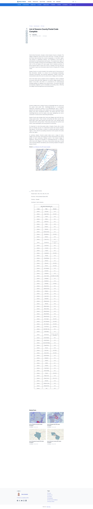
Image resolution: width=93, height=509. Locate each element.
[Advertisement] (46, 15)
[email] (27, 42)
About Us (50, 494)
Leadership (49, 1)
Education (58, 1)
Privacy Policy (51, 501)
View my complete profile (23, 497)
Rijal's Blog (48, 506)
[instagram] (23, 500)
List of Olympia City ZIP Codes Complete (53, 425)
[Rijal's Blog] (21, 2)
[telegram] (27, 38)
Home (49, 493)
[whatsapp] (27, 36)
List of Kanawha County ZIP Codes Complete (36, 442)
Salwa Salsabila (24, 494)
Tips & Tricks (42, 1)
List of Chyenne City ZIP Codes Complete (35, 425)
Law (54, 1)
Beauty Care (35, 1)
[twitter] (27, 33)
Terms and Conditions (52, 499)
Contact (50, 496)
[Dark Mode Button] (73, 1)
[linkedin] (26, 500)
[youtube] (21, 500)
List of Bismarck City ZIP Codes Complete (41, 146)
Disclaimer (50, 498)
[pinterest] (27, 40)
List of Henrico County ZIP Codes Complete (54, 442)
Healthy (29, 1)
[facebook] (27, 31)
